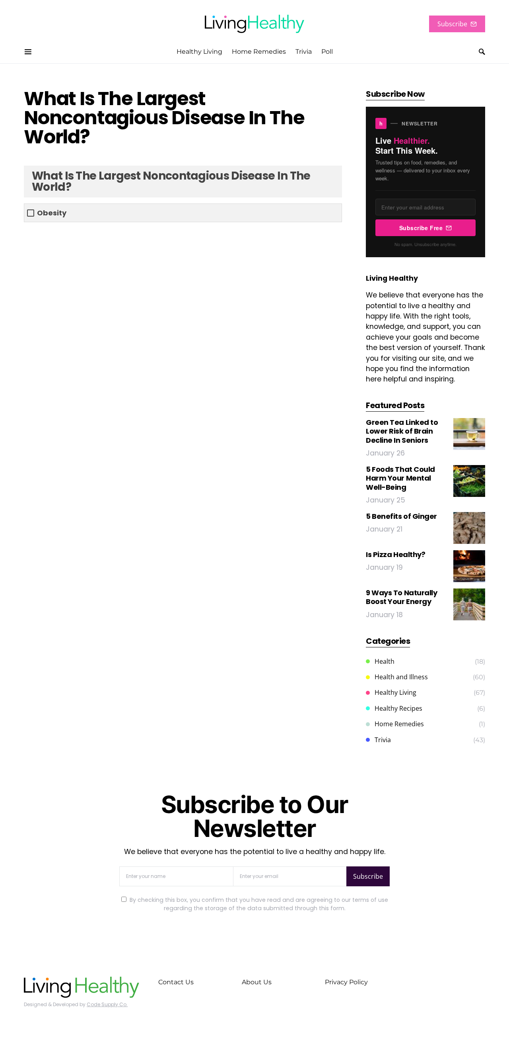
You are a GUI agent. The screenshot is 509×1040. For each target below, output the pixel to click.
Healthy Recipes (398, 708)
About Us (257, 982)
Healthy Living (395, 692)
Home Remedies (399, 723)
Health (384, 661)
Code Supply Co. (107, 1004)
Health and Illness (401, 676)
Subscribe (452, 24)
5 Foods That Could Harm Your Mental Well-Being (400, 478)
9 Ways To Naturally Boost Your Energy (401, 597)
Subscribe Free (421, 228)
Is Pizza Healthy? (395, 554)
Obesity (51, 213)
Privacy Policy (346, 982)
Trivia (383, 739)
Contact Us (176, 982)
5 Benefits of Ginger (401, 516)
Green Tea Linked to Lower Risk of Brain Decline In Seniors (402, 431)
